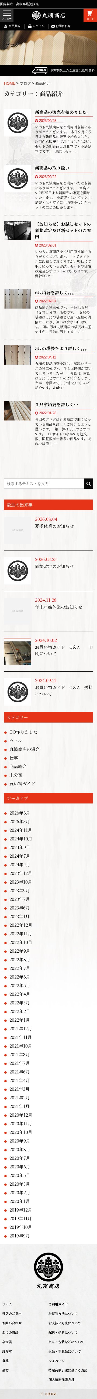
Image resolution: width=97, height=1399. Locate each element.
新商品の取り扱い (52, 168)
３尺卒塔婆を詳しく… (56, 404)
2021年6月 (19, 1072)
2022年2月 (19, 1011)
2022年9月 (19, 951)
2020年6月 (19, 1167)
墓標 (5, 1370)
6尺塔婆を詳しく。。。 (56, 292)
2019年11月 (20, 1218)
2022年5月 (19, 985)
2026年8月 (19, 813)
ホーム (7, 1304)
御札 (5, 1360)
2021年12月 (20, 1028)
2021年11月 (20, 1037)
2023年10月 (20, 882)
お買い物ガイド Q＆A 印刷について (64, 650)
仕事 (13, 758)
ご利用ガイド (58, 1304)
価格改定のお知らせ (54, 566)
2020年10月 (20, 1132)
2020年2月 (19, 1192)
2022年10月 (20, 942)
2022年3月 (19, 1003)
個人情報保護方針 (61, 1379)
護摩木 (7, 1351)
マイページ (56, 1360)
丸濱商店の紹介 (24, 749)
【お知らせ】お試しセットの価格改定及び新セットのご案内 (63, 230)
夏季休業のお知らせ (54, 526)
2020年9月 (19, 1141)
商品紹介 (18, 766)
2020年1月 (19, 1201)
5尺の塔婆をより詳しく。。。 (62, 348)
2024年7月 (19, 856)
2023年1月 (19, 916)
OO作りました (23, 732)
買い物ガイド (22, 784)
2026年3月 (19, 821)
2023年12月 (20, 873)
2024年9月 (19, 847)
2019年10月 (20, 1227)
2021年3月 (19, 1089)
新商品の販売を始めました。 (63, 112)
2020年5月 (19, 1175)
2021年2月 (19, 1097)
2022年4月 (19, 994)
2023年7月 (19, 899)
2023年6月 (19, 908)
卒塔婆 (7, 1341)
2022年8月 (19, 959)
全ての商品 (10, 1332)
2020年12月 (20, 1115)
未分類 (15, 775)
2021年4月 (19, 1080)
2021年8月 (19, 1054)
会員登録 (14, 26)
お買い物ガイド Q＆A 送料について (64, 690)
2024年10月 (20, 839)
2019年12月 (20, 1210)
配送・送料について (63, 1332)
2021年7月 (19, 1063)
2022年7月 (19, 968)
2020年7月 (19, 1158)
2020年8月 (19, 1149)
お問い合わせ (12, 1323)
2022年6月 (19, 977)
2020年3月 (19, 1184)
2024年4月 (19, 864)
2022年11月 (20, 934)
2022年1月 (19, 1020)
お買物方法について (63, 1313)
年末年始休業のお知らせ (58, 607)
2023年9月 (19, 890)
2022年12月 (20, 925)
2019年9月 (19, 1236)
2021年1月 (19, 1106)
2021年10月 (20, 1046)
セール (15, 740)
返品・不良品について (64, 1351)
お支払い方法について (64, 1323)
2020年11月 (20, 1123)
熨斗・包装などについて (66, 1341)
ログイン (38, 26)
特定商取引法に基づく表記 (67, 1370)
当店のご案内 (12, 1313)
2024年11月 (20, 830)
